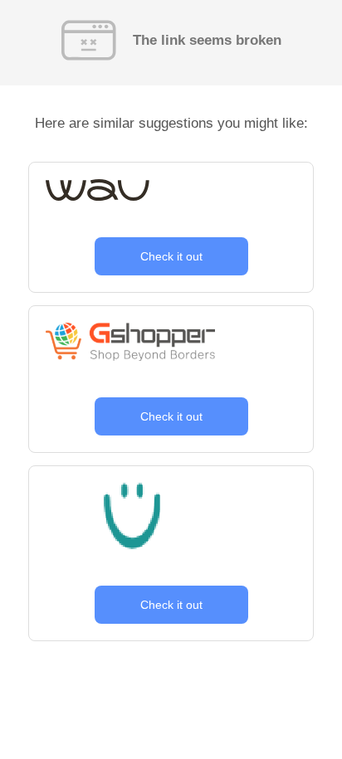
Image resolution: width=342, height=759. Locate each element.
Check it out (171, 256)
